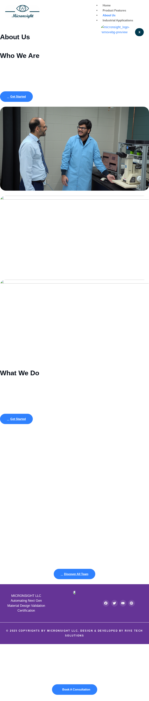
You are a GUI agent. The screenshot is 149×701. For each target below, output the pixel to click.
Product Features (114, 10)
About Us (109, 15)
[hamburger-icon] (141, 5)
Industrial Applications (118, 20)
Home (107, 5)
